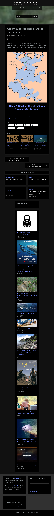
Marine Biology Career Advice (25, 313)
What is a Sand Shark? (23, 328)
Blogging (31, 177)
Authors (29, 8)
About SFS (22, 8)
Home (16, 8)
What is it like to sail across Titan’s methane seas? (12, 144)
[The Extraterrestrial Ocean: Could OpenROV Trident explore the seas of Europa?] (40, 138)
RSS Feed (17, 478)
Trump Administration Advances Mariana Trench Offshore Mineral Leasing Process (26, 387)
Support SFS (36, 8)
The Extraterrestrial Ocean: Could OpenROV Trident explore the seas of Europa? (38, 193)
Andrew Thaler (23, 35)
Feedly (16, 485)
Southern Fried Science (25, 2)
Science (31, 189)
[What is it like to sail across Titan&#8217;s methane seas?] (13, 138)
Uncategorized (10, 177)
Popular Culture (13, 39)
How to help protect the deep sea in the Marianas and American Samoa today (26, 352)
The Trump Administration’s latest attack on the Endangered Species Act (27, 295)
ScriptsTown (33, 514)
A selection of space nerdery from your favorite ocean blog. (25, 144)
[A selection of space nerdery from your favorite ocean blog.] (27, 138)
